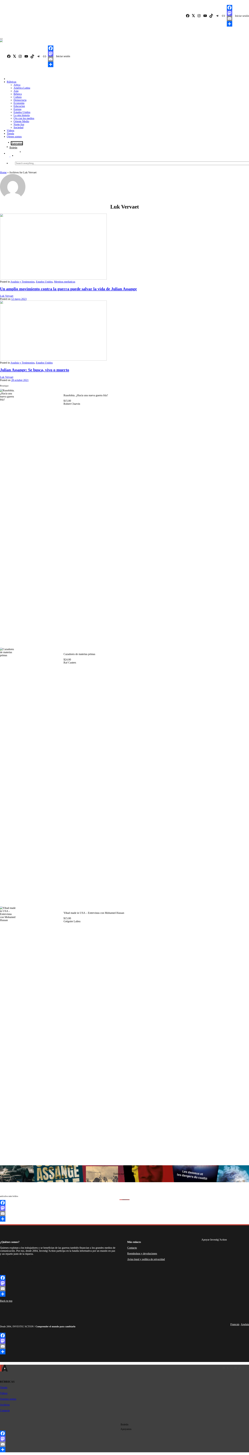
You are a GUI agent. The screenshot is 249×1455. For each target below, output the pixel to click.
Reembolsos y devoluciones (142, 1253)
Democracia (20, 100)
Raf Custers (70, 662)
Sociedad (18, 127)
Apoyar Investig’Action (214, 1239)
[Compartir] (229, 24)
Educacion (19, 106)
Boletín (124, 1424)
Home (3, 172)
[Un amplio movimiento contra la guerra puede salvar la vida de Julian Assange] (53, 278)
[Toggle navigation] (1, 38)
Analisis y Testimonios (22, 281)
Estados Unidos (22, 112)
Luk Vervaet (6, 295)
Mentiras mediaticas (64, 281)
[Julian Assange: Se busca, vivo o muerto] (53, 359)
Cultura (18, 97)
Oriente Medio (21, 121)
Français (234, 1324)
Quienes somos (8, 1398)
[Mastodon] (229, 13)
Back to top (6, 1300)
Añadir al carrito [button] (57, 638)
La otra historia (22, 115)
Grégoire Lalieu (72, 921)
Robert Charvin (72, 403)
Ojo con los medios (24, 118)
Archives (5, 1404)
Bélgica (18, 94)
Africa (17, 84)
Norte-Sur (19, 124)
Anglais (245, 1324)
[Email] (229, 18)
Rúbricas (11, 81)
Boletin (13, 147)
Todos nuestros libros (124, 1173)
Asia (16, 90)
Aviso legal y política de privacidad (146, 1259)
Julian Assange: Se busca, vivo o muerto (34, 370)
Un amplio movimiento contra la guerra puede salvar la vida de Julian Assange (68, 289)
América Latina (22, 87)
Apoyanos (16, 143)
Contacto (132, 1247)
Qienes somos (14, 136)
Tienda (10, 133)
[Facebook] (229, 7)
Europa (17, 109)
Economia (19, 103)
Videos (10, 130)
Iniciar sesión (242, 15)
